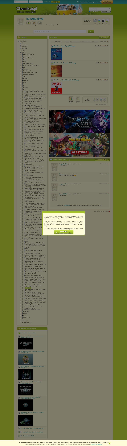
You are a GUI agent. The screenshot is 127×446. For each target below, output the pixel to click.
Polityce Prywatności (96, 444)
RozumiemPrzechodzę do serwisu (63, 232)
